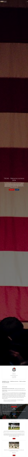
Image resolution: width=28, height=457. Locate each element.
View (14, 438)
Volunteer (17, 189)
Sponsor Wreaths (12, 189)
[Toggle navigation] (27, 1)
